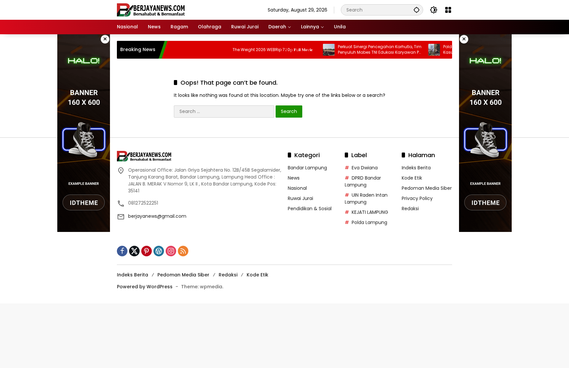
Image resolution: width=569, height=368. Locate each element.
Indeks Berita (416, 167)
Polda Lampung (369, 222)
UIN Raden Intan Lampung (366, 198)
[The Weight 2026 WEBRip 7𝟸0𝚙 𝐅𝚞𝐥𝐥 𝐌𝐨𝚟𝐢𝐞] (214, 50)
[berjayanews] (151, 9)
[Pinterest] (146, 251)
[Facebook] (122, 251)
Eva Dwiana (365, 167)
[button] (416, 9)
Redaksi (410, 208)
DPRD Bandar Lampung (363, 181)
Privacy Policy (417, 198)
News (294, 178)
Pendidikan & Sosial (310, 208)
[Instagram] (171, 251)
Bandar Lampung (307, 167)
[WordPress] (158, 251)
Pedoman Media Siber (427, 188)
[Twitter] (134, 251)
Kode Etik (412, 178)
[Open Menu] (448, 10)
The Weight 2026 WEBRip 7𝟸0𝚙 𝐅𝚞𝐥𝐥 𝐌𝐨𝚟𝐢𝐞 (264, 49)
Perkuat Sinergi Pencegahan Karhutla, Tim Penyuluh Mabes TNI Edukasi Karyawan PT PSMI (371, 49)
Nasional (297, 188)
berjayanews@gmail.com (157, 216)
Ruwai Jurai (300, 198)
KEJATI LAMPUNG (370, 212)
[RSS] (183, 251)
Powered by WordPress (145, 286)
